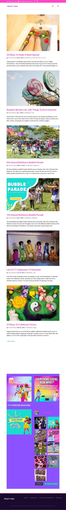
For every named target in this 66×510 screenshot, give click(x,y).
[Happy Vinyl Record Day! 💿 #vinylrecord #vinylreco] (40, 462)
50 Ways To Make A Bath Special (23, 54)
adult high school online (21, 405)
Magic (35, 327)
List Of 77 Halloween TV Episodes (24, 269)
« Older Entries (11, 341)
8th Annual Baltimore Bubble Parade (25, 162)
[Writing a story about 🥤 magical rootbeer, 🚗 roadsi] (53, 462)
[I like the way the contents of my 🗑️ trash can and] (40, 436)
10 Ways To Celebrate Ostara (21, 324)
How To (40, 58)
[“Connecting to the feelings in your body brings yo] (40, 475)
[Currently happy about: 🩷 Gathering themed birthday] (40, 449)
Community (33, 497)
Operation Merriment (46, 497)
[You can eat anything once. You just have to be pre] (53, 436)
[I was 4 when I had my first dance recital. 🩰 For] (40, 423)
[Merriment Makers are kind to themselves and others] (53, 449)
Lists (44, 58)
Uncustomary (12, 58)
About (26, 497)
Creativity (34, 58)
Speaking (59, 497)
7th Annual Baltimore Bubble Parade (25, 214)
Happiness (36, 165)
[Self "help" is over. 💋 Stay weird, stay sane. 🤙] (53, 423)
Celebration (28, 58)
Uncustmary (9, 499)
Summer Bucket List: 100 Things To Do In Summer (32, 109)
